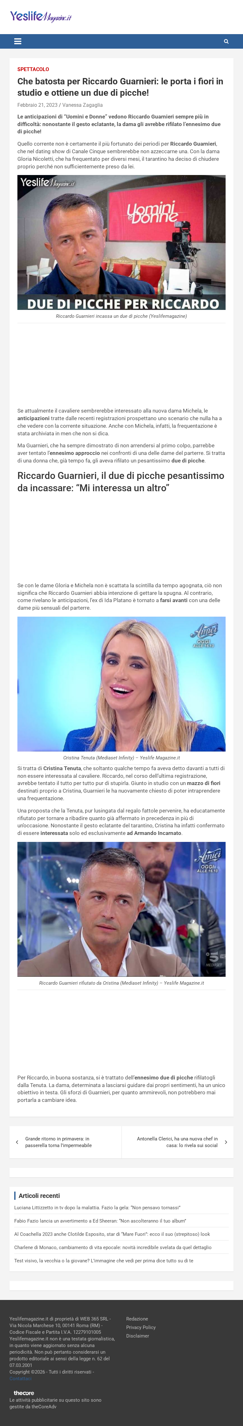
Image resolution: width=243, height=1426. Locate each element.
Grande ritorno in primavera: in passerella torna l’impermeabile (58, 1142)
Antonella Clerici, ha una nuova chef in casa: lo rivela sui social (177, 1142)
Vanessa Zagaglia (82, 105)
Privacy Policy (141, 1327)
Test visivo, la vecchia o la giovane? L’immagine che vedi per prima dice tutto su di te (103, 1261)
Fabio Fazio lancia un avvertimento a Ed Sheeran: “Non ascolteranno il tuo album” (100, 1221)
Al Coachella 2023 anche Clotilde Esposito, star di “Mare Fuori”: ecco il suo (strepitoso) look (112, 1234)
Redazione (137, 1319)
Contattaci (20, 1378)
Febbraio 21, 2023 (37, 105)
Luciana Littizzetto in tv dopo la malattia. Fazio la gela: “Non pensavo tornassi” (97, 1208)
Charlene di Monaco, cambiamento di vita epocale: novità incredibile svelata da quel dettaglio (113, 1247)
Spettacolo (33, 69)
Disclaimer (137, 1336)
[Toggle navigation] (17, 41)
